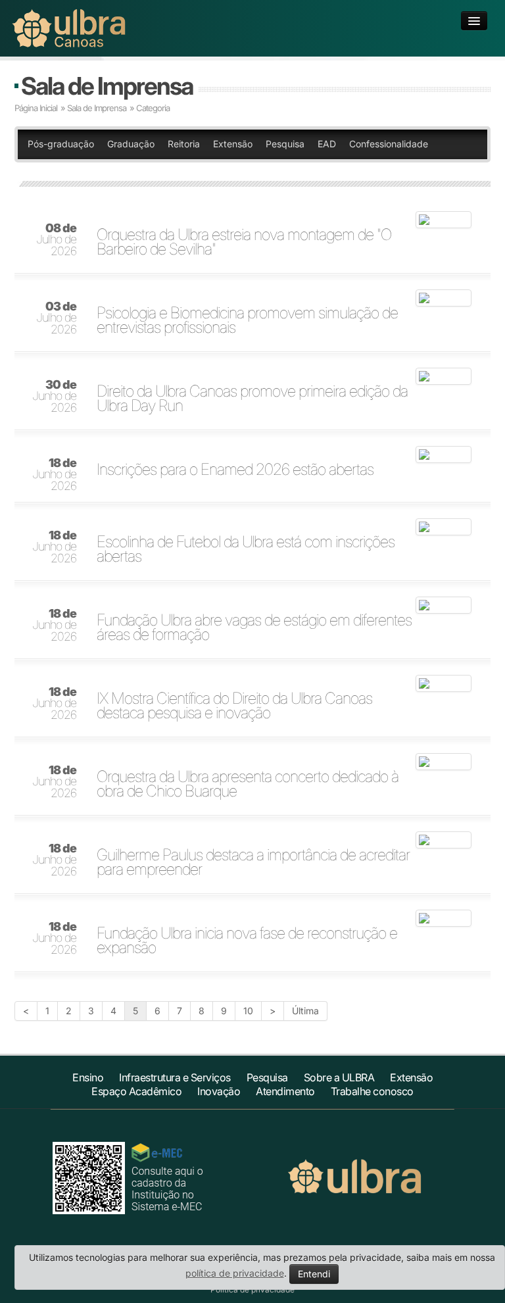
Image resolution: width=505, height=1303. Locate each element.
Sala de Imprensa (107, 86)
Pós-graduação (61, 143)
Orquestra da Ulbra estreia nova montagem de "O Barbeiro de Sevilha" (244, 242)
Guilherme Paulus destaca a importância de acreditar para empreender (253, 862)
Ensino (87, 1077)
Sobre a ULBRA (339, 1077)
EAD (327, 143)
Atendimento (285, 1091)
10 (248, 1010)
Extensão (232, 143)
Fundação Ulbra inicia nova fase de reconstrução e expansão (247, 940)
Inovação (218, 1091)
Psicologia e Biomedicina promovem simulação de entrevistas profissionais (247, 320)
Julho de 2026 (56, 240)
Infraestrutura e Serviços (175, 1077)
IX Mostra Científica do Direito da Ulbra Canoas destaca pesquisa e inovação (234, 705)
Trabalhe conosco (372, 1091)
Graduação (131, 143)
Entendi (314, 1273)
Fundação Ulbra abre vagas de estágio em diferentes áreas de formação (254, 627)
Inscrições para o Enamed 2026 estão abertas (235, 469)
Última (305, 1010)
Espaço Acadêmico (136, 1091)
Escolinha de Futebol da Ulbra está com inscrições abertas (246, 549)
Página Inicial (35, 108)
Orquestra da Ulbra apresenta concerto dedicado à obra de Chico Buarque (247, 784)
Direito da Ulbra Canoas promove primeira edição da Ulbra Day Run (252, 398)
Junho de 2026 (54, 397)
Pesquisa (285, 143)
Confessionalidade (388, 143)
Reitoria (184, 143)
